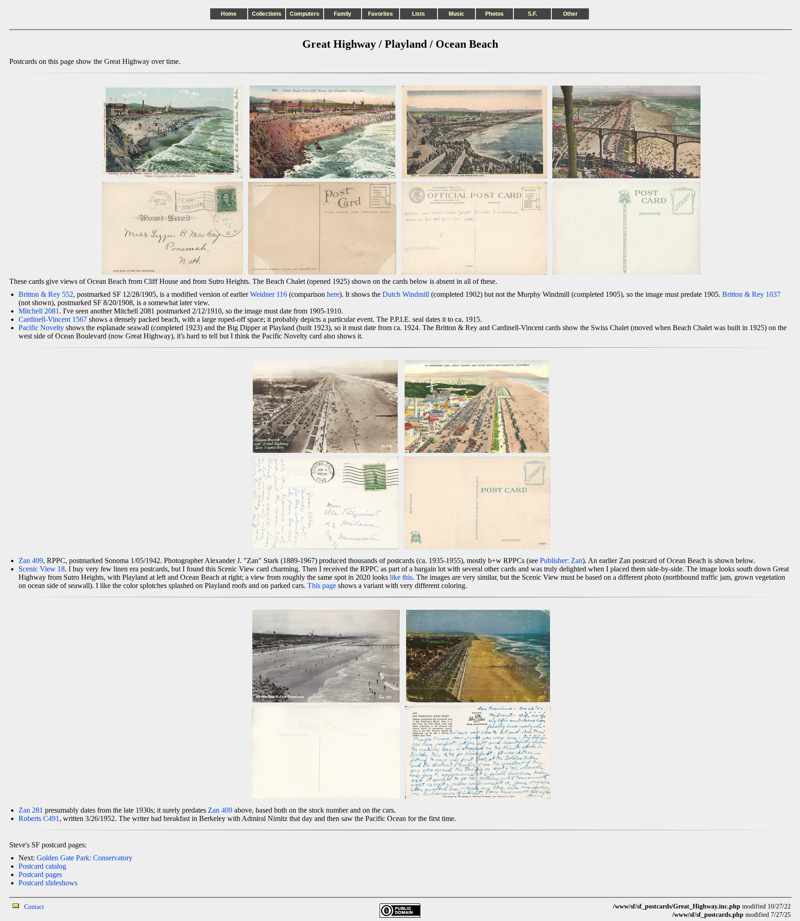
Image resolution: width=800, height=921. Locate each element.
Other (570, 14)
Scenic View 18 (42, 569)
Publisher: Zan (561, 560)
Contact (34, 906)
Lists (418, 14)
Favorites (380, 14)
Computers (304, 14)
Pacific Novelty (41, 328)
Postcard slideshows (48, 883)
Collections (266, 14)
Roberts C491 (39, 818)
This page (321, 585)
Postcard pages (40, 874)
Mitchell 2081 (39, 311)
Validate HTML (64, 906)
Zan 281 (31, 810)
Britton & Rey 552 (46, 294)
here (333, 294)
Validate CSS (596, 906)
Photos (494, 14)
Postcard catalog (42, 866)
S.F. (532, 14)
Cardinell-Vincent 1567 (53, 319)
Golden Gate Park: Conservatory (84, 858)
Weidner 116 (268, 294)
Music (456, 14)
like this (401, 577)
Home (229, 14)
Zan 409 (31, 560)
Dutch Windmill (405, 294)
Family (342, 14)
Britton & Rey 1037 (751, 294)
